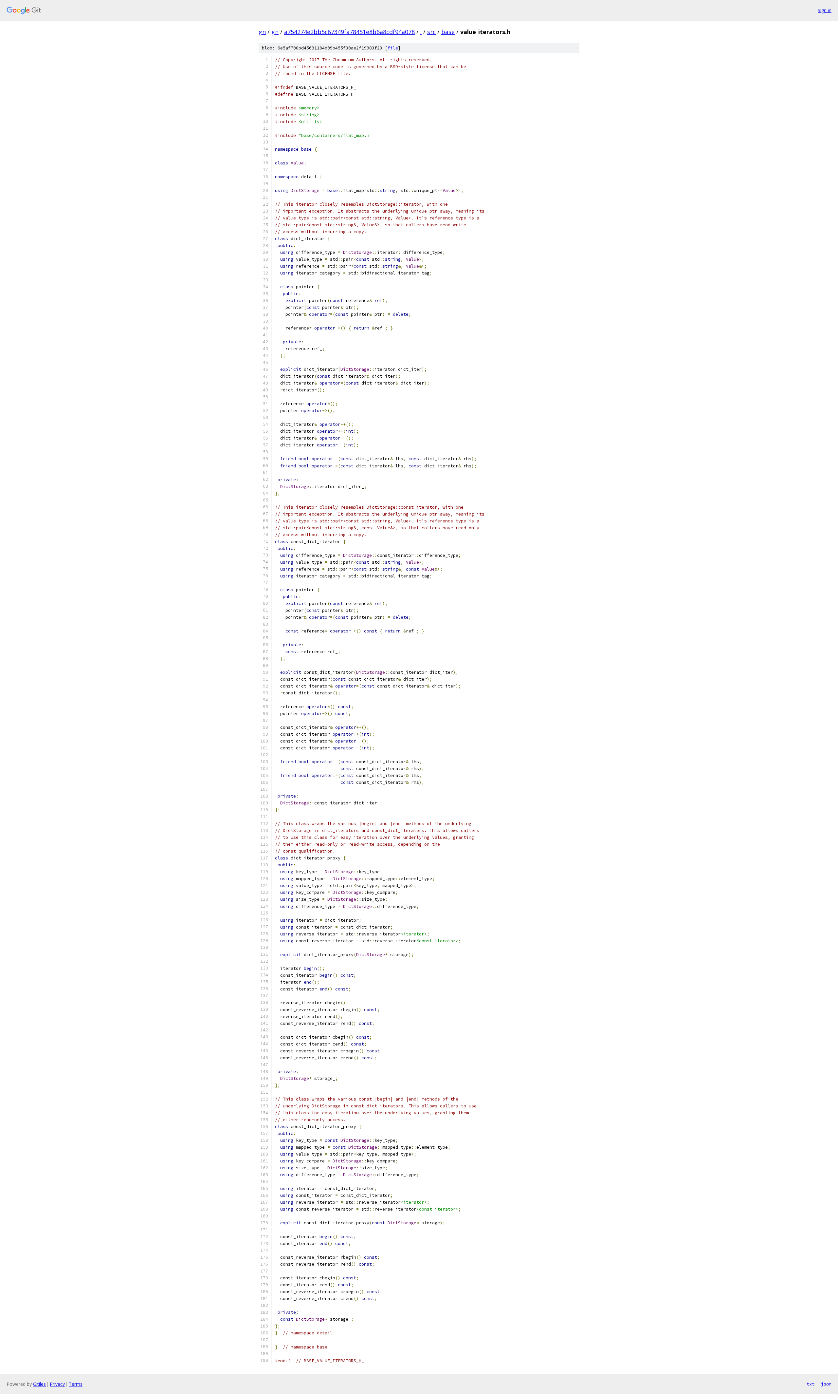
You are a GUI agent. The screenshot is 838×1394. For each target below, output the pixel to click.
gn (262, 32)
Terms (75, 1384)
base (448, 32)
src (431, 32)
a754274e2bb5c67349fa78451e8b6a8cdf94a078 (349, 32)
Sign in (824, 10)
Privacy (57, 1384)
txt (810, 1384)
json (826, 1384)
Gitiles (39, 1384)
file (393, 48)
